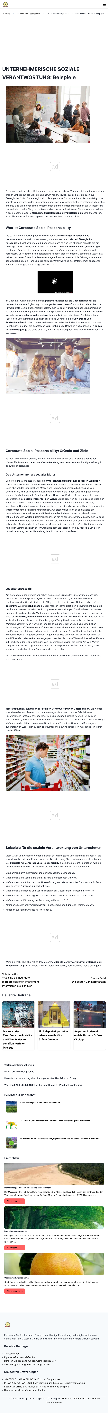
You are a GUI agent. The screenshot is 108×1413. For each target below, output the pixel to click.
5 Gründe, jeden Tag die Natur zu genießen (27, 1364)
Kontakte (79, 1398)
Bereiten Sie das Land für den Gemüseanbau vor (30, 1360)
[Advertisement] (54, 40)
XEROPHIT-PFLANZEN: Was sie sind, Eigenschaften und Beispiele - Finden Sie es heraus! (60, 1138)
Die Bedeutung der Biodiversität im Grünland (40, 1102)
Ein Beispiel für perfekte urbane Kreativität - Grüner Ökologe (53, 1035)
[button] (104, 5)
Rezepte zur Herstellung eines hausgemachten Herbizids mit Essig (40, 1078)
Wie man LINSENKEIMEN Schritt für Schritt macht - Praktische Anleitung (43, 1085)
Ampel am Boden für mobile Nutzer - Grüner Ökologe (88, 1035)
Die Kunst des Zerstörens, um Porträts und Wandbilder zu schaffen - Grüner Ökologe (17, 1039)
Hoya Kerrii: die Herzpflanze (19, 1071)
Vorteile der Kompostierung (19, 1065)
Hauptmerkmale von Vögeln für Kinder (24, 1390)
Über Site (67, 1398)
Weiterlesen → (13, 1201)
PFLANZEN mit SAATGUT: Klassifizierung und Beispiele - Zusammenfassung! (44, 1383)
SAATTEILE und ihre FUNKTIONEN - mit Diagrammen (32, 1379)
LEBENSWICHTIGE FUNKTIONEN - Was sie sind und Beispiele (36, 1386)
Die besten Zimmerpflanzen (89, 981)
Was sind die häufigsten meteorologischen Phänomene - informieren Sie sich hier (21, 981)
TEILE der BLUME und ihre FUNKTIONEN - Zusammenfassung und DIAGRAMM (55, 1121)
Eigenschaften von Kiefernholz (20, 1357)
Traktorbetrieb (12, 1353)
